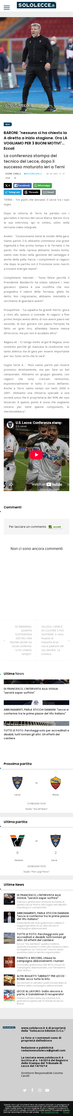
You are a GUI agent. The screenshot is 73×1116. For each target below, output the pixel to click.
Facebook (24, 185)
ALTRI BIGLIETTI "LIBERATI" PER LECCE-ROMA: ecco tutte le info (41, 977)
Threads (33, 192)
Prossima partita (18, 764)
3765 (10, 727)
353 (10, 685)
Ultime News (14, 884)
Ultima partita (15, 822)
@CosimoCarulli (34, 174)
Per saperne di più (50, 1112)
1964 (10, 706)
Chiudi (66, 1112)
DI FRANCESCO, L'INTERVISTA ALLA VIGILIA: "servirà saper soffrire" (31, 691)
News (7, 124)
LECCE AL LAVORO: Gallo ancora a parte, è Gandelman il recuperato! (40, 992)
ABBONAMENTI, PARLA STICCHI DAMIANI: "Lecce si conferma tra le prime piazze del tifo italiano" (36, 711)
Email (50, 192)
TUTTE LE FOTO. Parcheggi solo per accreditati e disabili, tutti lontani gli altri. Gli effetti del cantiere (36, 734)
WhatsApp (44, 185)
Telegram (14, 192)
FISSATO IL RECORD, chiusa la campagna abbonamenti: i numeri (40, 959)
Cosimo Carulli (13, 174)
